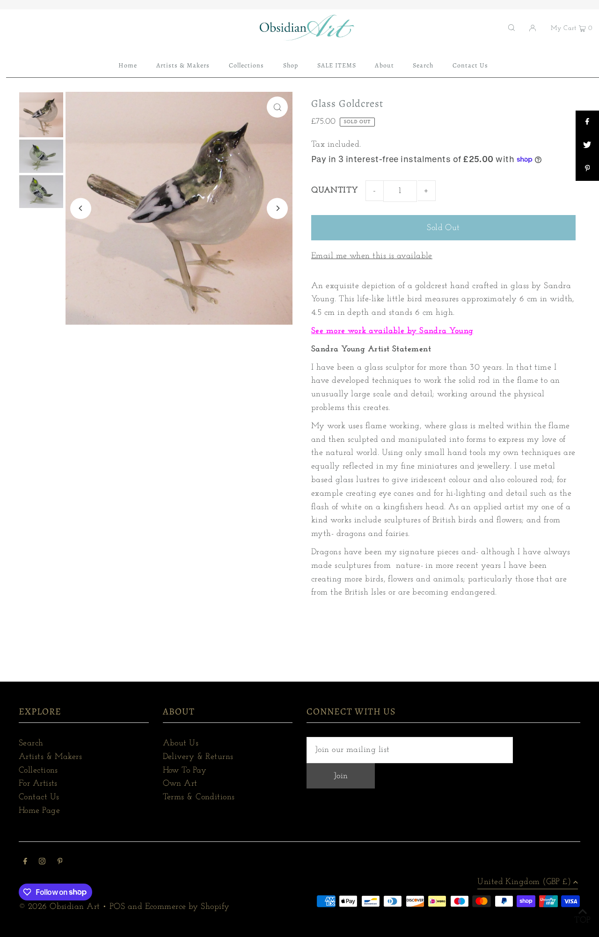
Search (31, 743)
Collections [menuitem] (246, 65)
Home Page (39, 811)
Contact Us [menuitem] (471, 65)
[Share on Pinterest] (587, 169)
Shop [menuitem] (290, 65)
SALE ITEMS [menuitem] (337, 65)
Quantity (334, 190)
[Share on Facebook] (587, 122)
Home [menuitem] (127, 65)
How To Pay (185, 770)
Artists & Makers (50, 757)
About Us (181, 743)
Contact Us (39, 797)
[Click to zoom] (277, 107)
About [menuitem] (384, 65)
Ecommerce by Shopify (187, 907)
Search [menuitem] (423, 65)
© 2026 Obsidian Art (59, 907)
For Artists (38, 784)
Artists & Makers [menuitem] (183, 65)
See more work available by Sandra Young (392, 331)
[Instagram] (42, 863)
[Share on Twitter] (587, 145)
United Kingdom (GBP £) (524, 882)
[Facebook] (25, 863)
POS (117, 907)
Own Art (180, 784)
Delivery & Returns (198, 757)
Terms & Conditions (199, 797)
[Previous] (80, 208)
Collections (38, 770)
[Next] (277, 208)
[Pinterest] (60, 863)
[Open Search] (511, 27)
